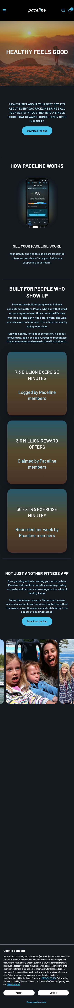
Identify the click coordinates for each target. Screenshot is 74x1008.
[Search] (63, 10)
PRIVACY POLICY (48, 978)
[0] (68, 10)
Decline (53, 993)
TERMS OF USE (13, 984)
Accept (19, 993)
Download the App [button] (37, 130)
